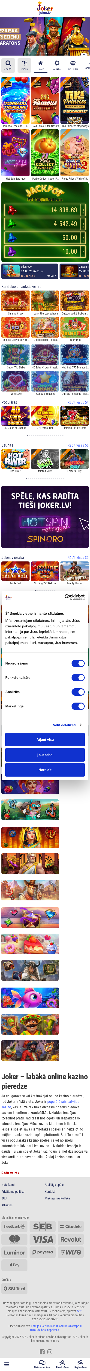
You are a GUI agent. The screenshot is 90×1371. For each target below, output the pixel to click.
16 (59, 435)
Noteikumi (8, 1185)
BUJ (4, 1198)
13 (52, 435)
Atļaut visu (45, 740)
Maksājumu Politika (57, 1198)
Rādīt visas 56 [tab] (78, 445)
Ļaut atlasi (45, 755)
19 (64, 479)
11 (48, 435)
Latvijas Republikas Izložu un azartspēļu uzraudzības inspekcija (56, 1328)
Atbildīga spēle (54, 1185)
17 (61, 435)
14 (54, 435)
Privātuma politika (12, 1191)
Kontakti (50, 1191)
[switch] (78, 677)
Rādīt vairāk (10, 1173)
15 (56, 435)
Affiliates (6, 1205)
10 (55, 55)
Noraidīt (45, 770)
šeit (79, 1311)
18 (63, 435)
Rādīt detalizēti (63, 725)
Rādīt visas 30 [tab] (78, 557)
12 (50, 435)
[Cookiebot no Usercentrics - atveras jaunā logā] (65, 597)
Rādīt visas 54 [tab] (78, 402)
